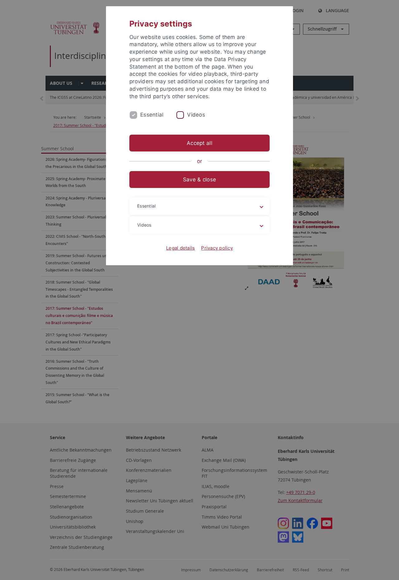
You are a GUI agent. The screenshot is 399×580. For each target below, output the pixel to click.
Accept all (199, 143)
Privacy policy (217, 248)
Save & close (199, 179)
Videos (196, 115)
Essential (151, 115)
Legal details (180, 248)
